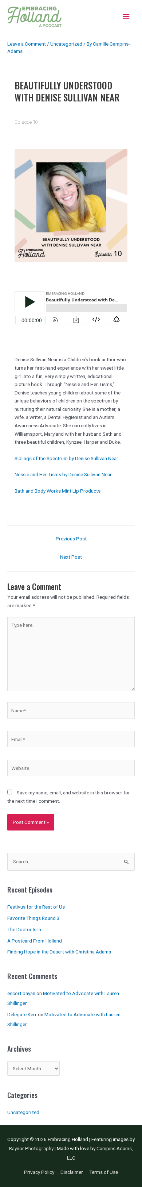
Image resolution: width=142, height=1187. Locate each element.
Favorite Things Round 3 (33, 918)
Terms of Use (103, 1172)
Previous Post (71, 539)
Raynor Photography (31, 1148)
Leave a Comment (26, 44)
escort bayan (21, 993)
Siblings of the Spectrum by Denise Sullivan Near (66, 458)
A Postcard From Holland (34, 941)
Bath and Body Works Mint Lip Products (57, 491)
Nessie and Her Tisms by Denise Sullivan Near (63, 474)
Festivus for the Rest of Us (36, 907)
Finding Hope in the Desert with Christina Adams (59, 952)
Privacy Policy (39, 1172)
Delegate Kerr (22, 1014)
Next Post (71, 557)
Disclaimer (71, 1172)
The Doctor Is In (24, 929)
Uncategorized (66, 44)
